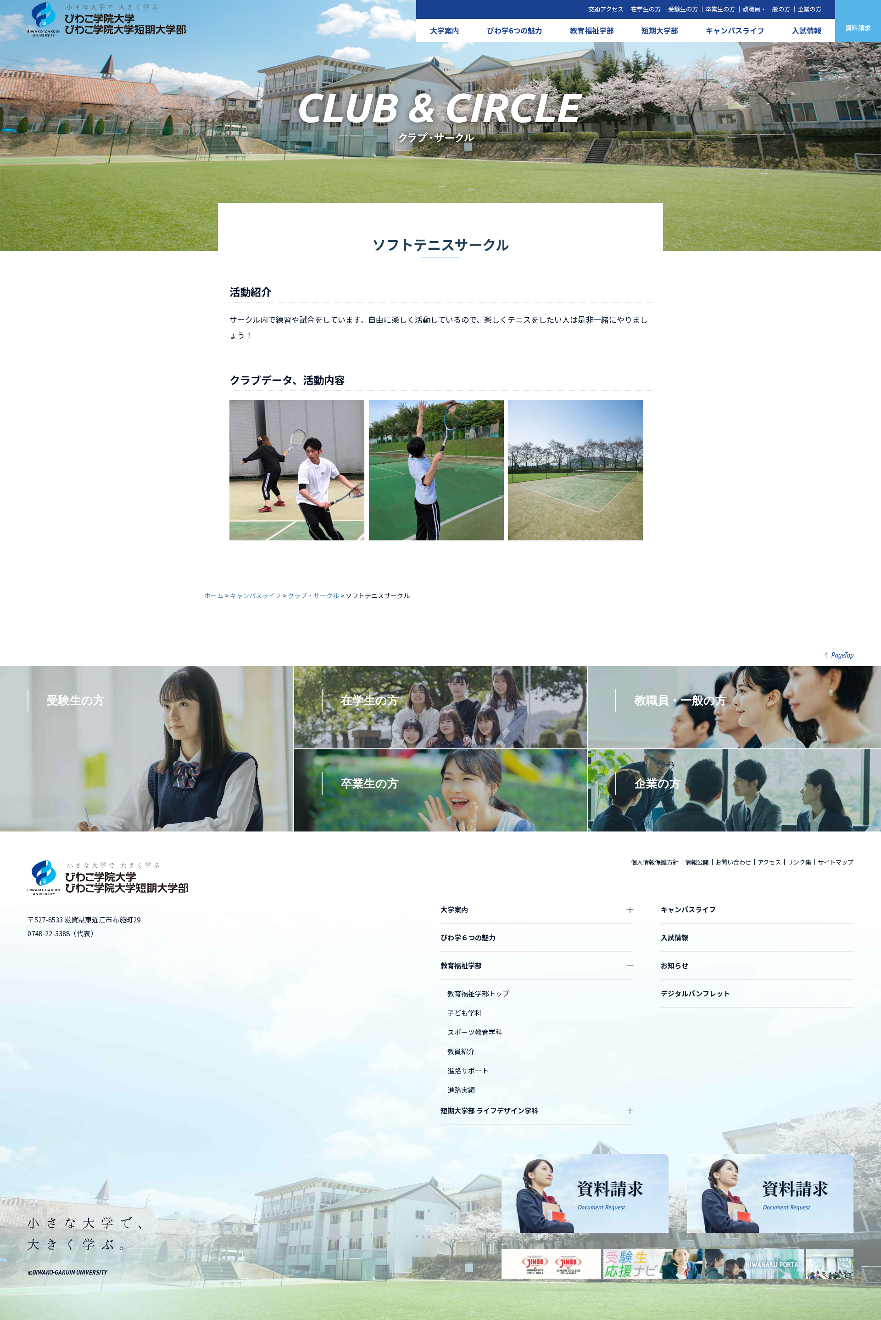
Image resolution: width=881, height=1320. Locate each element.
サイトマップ (835, 862)
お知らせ (674, 965)
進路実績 (461, 1090)
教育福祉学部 (592, 30)
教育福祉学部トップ (478, 993)
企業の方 (809, 9)
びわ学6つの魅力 (514, 30)
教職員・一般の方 (766, 9)
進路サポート (468, 1070)
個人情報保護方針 (655, 862)
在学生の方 (646, 9)
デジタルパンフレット (695, 993)
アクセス (769, 862)
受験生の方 (683, 9)
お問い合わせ (733, 862)
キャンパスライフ (735, 30)
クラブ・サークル (313, 595)
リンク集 (799, 862)
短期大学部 (659, 30)
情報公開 (697, 862)
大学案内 (444, 30)
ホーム (213, 595)
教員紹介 (461, 1051)
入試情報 (806, 30)
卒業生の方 (720, 9)
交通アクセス (606, 9)
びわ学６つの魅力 (468, 937)
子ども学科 (464, 1012)
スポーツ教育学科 (474, 1032)
